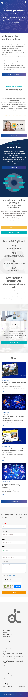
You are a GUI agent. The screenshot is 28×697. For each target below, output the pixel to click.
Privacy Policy (15, 694)
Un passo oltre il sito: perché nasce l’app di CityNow (13, 654)
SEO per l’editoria (7, 645)
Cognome (5, 531)
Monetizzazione (6, 647)
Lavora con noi (6, 636)
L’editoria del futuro (7, 634)
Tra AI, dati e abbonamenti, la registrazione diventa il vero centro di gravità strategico (13, 657)
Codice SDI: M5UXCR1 (8, 678)
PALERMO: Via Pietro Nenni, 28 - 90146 (12, 669)
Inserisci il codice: (7, 579)
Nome (4, 523)
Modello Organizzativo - (12, 687)
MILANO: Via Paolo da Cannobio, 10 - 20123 (13, 667)
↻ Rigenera (17, 586)
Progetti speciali (7, 648)
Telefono (4, 546)
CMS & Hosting (6, 641)
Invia (14, 592)
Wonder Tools (6, 643)
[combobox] (5, 550)
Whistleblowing (21, 686)
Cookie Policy (21, 694)
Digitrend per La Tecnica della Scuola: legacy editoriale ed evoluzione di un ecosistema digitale (13, 661)
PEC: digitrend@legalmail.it (9, 675)
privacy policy (12, 575)
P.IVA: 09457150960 (7, 677)
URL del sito (5, 554)
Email (3, 539)
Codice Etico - (4, 687)
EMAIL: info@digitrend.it (8, 673)
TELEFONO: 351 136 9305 (8, 671)
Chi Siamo (5, 632)
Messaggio (5, 561)
